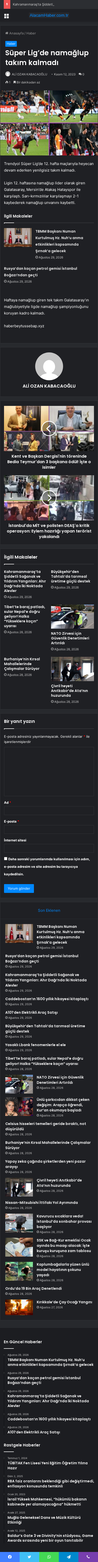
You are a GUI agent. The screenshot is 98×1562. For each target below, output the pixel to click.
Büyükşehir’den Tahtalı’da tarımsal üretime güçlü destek (70, 576)
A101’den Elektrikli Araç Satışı (31, 1012)
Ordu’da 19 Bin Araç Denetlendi (33, 1288)
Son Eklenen (49, 910)
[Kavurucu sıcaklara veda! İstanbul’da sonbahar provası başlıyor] (19, 1223)
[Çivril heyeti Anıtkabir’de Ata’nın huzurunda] (72, 669)
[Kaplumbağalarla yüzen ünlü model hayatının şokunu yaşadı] (19, 1271)
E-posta (11, 821)
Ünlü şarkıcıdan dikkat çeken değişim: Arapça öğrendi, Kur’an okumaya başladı (63, 1105)
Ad (7, 802)
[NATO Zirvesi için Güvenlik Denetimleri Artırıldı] (72, 617)
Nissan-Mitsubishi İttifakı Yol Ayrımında (41, 1202)
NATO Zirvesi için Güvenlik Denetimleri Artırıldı (70, 638)
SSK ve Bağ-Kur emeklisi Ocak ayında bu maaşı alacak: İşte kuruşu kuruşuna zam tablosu (64, 1245)
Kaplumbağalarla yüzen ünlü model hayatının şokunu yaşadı (63, 1269)
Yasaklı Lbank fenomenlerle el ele (35, 1044)
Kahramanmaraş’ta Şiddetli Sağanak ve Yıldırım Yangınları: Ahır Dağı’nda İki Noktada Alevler (25, 581)
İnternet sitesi (15, 840)
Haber (31, 33)
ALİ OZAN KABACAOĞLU (29, 74)
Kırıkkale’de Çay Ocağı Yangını (64, 1302)
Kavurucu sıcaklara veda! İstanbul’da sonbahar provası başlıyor (64, 1221)
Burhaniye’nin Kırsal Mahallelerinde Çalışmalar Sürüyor (22, 664)
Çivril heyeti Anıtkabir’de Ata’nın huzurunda (69, 690)
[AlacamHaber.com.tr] (49, 15)
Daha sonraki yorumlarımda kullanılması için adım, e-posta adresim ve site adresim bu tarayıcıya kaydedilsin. (47, 866)
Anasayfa (16, 33)
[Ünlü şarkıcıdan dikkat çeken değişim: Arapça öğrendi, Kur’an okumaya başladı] (19, 1106)
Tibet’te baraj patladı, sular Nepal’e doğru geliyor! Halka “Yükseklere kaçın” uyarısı (24, 616)
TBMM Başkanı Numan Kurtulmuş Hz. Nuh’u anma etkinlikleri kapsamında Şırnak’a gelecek (60, 934)
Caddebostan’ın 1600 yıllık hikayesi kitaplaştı (46, 998)
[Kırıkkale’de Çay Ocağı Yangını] (19, 1307)
